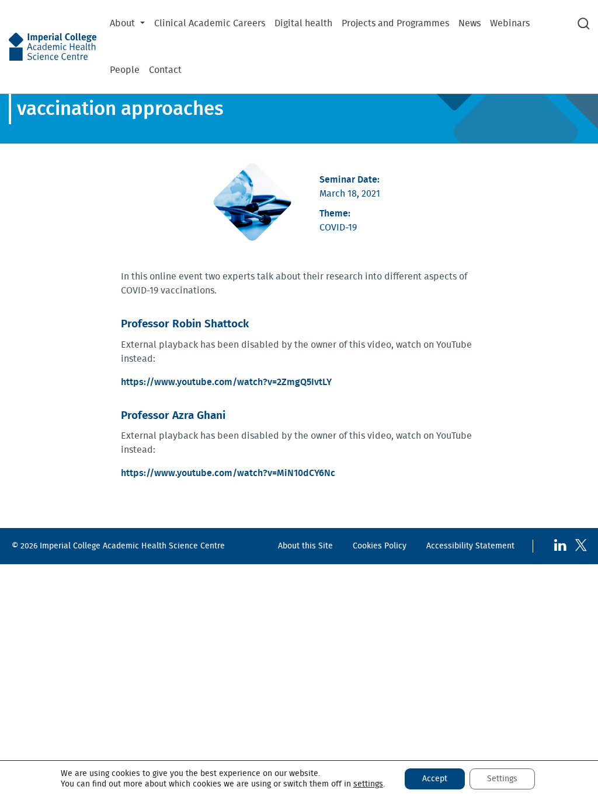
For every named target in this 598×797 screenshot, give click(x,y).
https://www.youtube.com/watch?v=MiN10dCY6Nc (228, 473)
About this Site (305, 545)
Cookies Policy (379, 545)
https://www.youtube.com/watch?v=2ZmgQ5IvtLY (226, 382)
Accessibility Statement (470, 545)
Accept (434, 779)
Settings (502, 779)
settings (368, 784)
